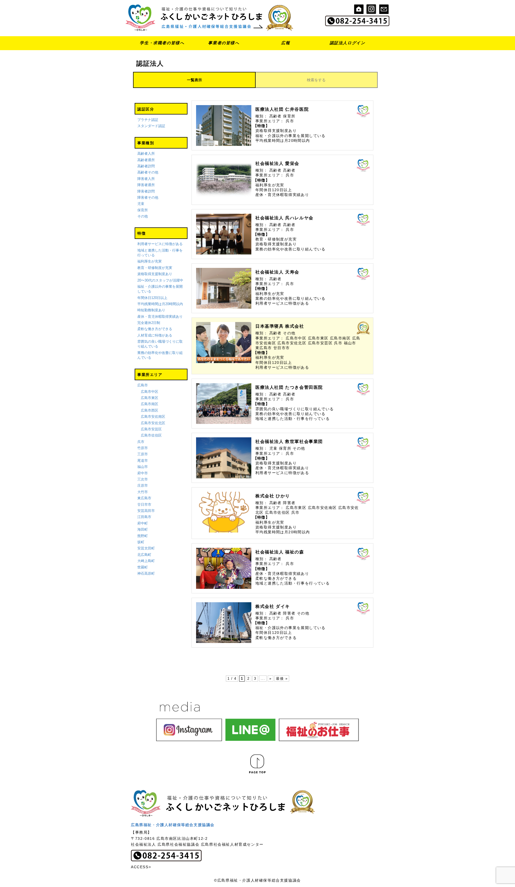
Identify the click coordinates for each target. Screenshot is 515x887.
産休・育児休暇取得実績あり (160, 317)
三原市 (142, 454)
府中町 (142, 523)
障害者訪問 (146, 191)
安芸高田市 (146, 511)
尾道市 (142, 461)
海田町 (142, 529)
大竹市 (142, 492)
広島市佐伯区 (151, 435)
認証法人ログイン (347, 42)
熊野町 (142, 536)
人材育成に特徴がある (154, 335)
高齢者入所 (146, 153)
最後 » (282, 679)
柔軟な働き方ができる (154, 329)
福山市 (142, 467)
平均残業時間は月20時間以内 (160, 304)
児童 (140, 204)
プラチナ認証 (147, 120)
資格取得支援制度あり (154, 274)
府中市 (142, 473)
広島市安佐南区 (153, 417)
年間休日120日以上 (152, 298)
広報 (285, 42)
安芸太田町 (146, 548)
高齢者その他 (147, 172)
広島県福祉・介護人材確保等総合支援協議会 (173, 825)
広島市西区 (149, 410)
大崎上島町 (146, 561)
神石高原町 (146, 573)
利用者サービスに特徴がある (160, 244)
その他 (142, 216)
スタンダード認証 (151, 126)
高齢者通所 (146, 160)
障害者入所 (146, 179)
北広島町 (144, 555)
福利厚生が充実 (149, 261)
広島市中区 (149, 392)
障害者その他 (147, 197)
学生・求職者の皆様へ (162, 42)
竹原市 (142, 448)
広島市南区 (149, 404)
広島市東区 (149, 398)
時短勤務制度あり (151, 310)
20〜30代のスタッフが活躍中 (160, 280)
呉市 (140, 442)
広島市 (142, 385)
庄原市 (142, 485)
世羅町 (142, 567)
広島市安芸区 (151, 429)
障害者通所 (146, 185)
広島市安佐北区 (153, 423)
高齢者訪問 (146, 166)
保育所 (142, 210)
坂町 (140, 542)
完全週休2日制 (148, 323)
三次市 (142, 479)
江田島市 (144, 517)
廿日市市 (144, 504)
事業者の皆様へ (223, 42)
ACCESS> (141, 867)
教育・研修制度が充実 (154, 268)
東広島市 (144, 498)
